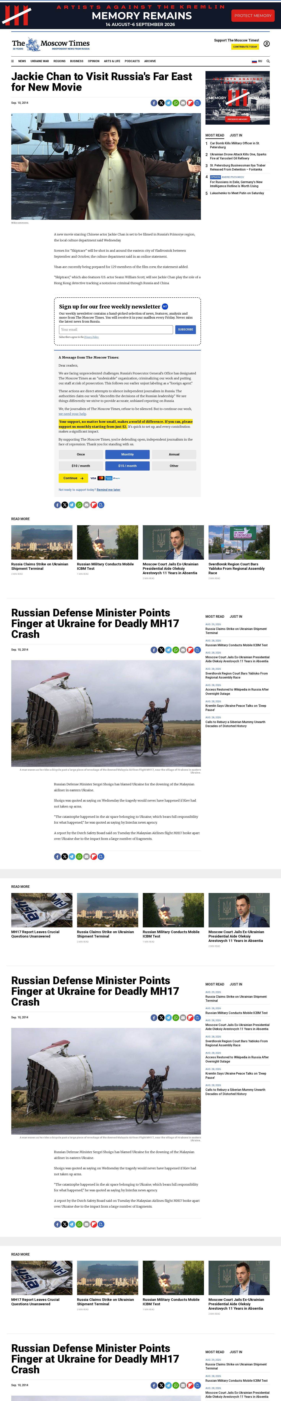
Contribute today (245, 46)
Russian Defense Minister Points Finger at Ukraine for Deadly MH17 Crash (95, 623)
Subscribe (185, 329)
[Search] (268, 61)
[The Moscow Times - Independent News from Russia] (50, 44)
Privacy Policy (91, 337)
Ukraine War (40, 61)
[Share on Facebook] (154, 103)
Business (76, 61)
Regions (60, 61)
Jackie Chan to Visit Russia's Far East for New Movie (101, 81)
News (22, 61)
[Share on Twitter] (161, 103)
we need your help (72, 414)
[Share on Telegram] (168, 103)
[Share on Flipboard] (190, 103)
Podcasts (132, 61)
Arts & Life (112, 61)
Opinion (93, 61)
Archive (150, 61)
